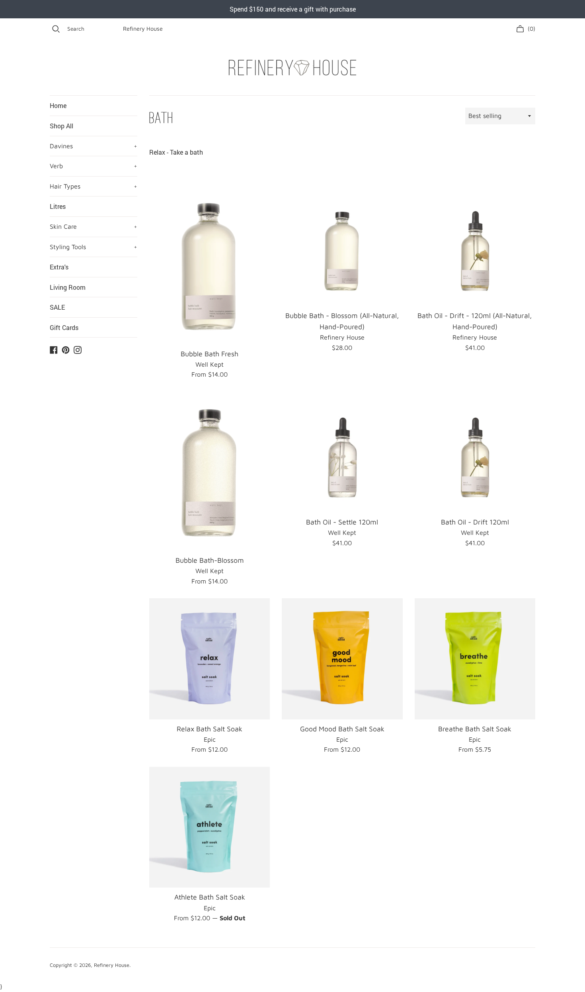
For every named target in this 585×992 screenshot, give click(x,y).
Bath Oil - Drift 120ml (475, 522)
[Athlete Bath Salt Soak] (209, 827)
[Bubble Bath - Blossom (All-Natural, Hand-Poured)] (342, 245)
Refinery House (143, 28)
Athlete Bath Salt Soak (209, 897)
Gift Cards (64, 327)
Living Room (68, 287)
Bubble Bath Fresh (209, 354)
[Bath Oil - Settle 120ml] (342, 452)
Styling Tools (93, 246)
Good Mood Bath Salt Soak (342, 729)
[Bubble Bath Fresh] (209, 264)
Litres (58, 206)
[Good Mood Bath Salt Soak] (342, 658)
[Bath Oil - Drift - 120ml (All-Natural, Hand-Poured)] (475, 245)
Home (58, 105)
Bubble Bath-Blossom (210, 560)
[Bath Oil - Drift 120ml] (475, 452)
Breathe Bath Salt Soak (474, 729)
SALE (57, 307)
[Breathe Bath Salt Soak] (475, 658)
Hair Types (93, 186)
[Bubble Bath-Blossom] (209, 471)
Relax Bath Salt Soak (209, 729)
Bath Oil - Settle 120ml (342, 522)
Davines (93, 145)
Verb (93, 165)
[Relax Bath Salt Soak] (209, 658)
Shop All (61, 126)
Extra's (59, 267)
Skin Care (93, 226)
